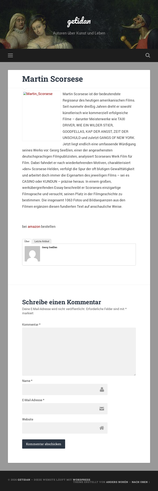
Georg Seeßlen (49, 247)
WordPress (81, 479)
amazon (34, 226)
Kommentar (31, 324)
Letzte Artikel (41, 241)
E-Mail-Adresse (33, 400)
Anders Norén (117, 481)
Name (27, 380)
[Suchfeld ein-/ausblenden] (147, 55)
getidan (79, 20)
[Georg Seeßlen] (32, 260)
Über (26, 241)
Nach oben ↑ (141, 481)
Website (27, 419)
